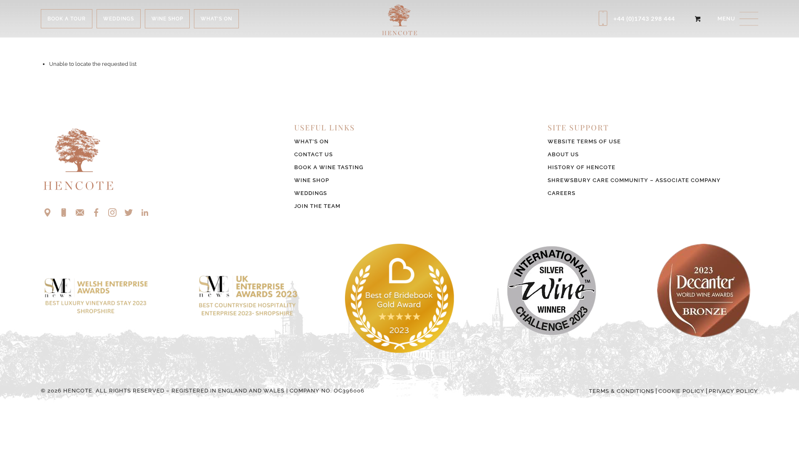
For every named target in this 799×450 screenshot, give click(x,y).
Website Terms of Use (584, 141)
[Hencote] (399, 19)
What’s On (311, 141)
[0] (697, 19)
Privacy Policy (733, 391)
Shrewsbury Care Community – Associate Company (634, 180)
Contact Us (313, 154)
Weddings (310, 193)
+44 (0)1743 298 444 (644, 18)
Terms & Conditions (621, 391)
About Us (563, 154)
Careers (562, 193)
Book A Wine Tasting (328, 167)
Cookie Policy (681, 391)
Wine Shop (311, 180)
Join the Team (317, 206)
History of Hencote (581, 167)
